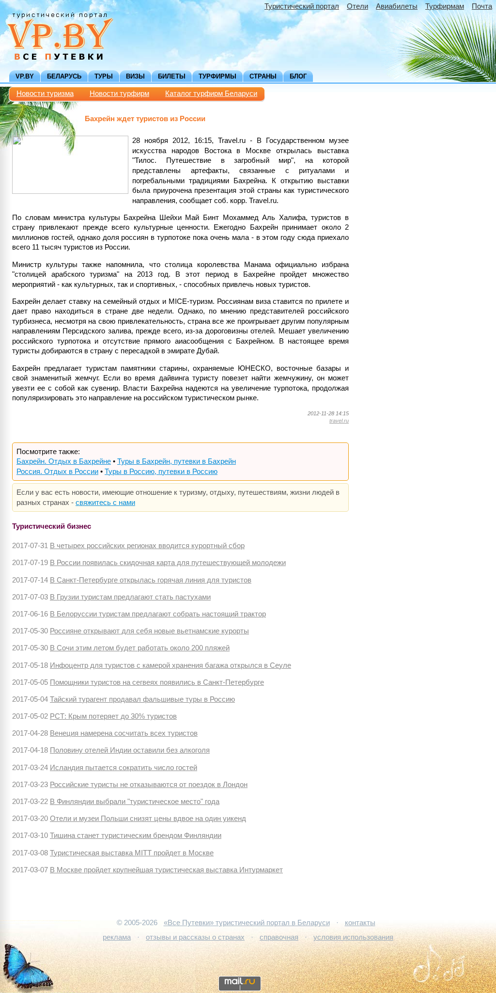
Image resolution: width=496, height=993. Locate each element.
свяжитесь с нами (105, 502)
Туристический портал (301, 6)
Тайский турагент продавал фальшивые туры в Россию (142, 699)
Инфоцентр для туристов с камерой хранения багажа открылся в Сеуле (170, 665)
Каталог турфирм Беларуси (211, 93)
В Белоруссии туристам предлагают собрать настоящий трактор (158, 614)
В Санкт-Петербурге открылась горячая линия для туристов (150, 580)
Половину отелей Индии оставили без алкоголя (130, 750)
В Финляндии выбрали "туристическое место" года (134, 801)
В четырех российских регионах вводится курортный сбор (147, 546)
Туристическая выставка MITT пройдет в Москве (132, 853)
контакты (360, 923)
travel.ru (339, 421)
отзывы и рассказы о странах (195, 937)
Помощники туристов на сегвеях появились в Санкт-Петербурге (157, 682)
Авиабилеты (397, 6)
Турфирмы (217, 76)
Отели (357, 6)
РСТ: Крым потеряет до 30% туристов (113, 716)
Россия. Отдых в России (57, 471)
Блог (298, 76)
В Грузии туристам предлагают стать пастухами (130, 597)
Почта (482, 6)
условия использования (353, 937)
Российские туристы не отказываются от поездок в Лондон (149, 784)
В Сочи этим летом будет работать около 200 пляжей (140, 648)
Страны (263, 76)
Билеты (172, 76)
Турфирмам (444, 6)
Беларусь (64, 76)
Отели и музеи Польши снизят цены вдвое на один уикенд (148, 818)
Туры (103, 76)
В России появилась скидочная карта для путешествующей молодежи (168, 563)
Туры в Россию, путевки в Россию (161, 471)
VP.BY (25, 76)
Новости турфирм (119, 93)
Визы (135, 76)
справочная (279, 937)
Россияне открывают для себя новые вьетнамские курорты (149, 631)
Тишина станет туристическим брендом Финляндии (135, 835)
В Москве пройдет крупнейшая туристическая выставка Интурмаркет (166, 870)
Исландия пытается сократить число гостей (123, 768)
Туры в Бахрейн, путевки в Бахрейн (176, 461)
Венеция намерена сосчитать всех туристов (124, 733)
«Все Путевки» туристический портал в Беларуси (247, 923)
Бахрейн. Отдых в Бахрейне (63, 461)
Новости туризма (45, 93)
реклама (117, 937)
